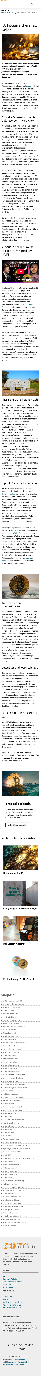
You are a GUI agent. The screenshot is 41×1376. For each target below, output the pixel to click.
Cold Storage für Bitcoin (12, 1281)
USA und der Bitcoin (10, 1033)
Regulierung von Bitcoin (11, 1200)
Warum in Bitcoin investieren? (13, 1142)
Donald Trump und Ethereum (13, 1219)
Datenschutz (23, 1362)
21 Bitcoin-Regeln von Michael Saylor (15, 1088)
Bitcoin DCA (7, 1155)
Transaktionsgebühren (11, 1139)
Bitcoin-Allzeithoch (9, 1113)
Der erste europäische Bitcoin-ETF (14, 1222)
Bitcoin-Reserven (8, 1011)
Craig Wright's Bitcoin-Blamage (13, 1110)
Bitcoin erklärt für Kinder (11, 1065)
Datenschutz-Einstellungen (13, 1364)
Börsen (5, 1276)
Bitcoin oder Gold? (9, 1046)
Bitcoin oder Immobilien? (11, 1072)
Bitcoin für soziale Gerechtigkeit (14, 1075)
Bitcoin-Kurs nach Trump (11, 1007)
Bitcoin (3, 13)
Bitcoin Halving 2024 (10, 1174)
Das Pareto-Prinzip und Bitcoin (13, 1190)
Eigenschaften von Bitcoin (12, 1020)
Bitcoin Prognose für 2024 (12, 1152)
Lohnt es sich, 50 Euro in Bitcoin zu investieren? (19, 1158)
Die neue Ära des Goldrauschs (13, 1004)
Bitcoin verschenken (10, 1062)
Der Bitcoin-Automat (10, 1168)
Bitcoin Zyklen (7, 1117)
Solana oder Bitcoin (9, 1039)
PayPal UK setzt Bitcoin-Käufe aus (15, 1216)
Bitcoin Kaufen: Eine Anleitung (13, 1181)
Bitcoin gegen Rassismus (11, 1210)
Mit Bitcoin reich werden (11, 1023)
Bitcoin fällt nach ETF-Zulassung (14, 1126)
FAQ (4, 1362)
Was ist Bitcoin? (9, 1299)
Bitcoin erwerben (8, 1133)
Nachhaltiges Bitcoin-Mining (12, 1197)
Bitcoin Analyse (9, 1287)
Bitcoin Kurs (7, 1296)
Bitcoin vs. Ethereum (10, 1171)
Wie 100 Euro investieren (11, 1100)
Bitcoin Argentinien (9, 1226)
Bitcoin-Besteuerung (11, 1284)
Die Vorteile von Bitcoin (11, 1052)
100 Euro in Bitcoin (9, 1017)
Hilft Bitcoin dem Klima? (11, 1014)
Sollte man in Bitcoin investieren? (14, 1084)
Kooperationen (19, 1359)
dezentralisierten (8, 494)
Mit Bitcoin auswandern (11, 1094)
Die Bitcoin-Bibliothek (10, 1184)
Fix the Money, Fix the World (12, 1203)
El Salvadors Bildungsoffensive (13, 1187)
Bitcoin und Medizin (9, 1194)
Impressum (11, 1362)
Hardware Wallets (10, 1279)
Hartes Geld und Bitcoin (11, 1165)
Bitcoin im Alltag (8, 1178)
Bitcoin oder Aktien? (10, 1055)
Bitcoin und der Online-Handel (13, 1206)
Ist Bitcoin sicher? (9, 1104)
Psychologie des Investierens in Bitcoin (16, 1149)
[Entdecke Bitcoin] (20, 801)
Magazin (11, 13)
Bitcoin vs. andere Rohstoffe (13, 1107)
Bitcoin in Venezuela (10, 1068)
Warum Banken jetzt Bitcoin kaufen (15, 1043)
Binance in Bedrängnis (10, 1213)
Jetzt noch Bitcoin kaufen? (12, 1049)
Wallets (16, 533)
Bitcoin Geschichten (10, 1030)
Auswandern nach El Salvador (13, 1078)
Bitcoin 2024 (7, 1136)
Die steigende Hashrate (11, 1123)
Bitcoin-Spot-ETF (8, 1129)
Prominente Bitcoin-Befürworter (14, 1027)
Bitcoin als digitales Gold (12, 1305)
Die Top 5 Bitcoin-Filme (10, 1081)
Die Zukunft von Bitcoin (12, 1307)
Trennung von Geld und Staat (13, 1097)
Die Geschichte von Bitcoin (13, 1302)
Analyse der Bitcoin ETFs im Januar (15, 1145)
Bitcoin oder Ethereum (10, 1036)
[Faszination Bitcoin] (20, 1245)
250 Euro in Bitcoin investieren (13, 1120)
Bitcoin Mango (8, 1091)
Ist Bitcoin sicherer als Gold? (12, 1001)
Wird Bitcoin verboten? (10, 1059)
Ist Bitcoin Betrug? (9, 1161)
